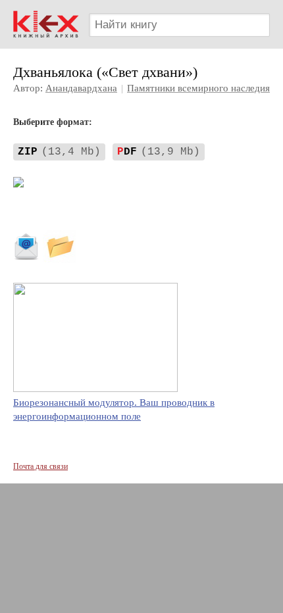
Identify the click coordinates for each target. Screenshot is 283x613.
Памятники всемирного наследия (198, 88)
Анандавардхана (81, 88)
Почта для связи (40, 466)
